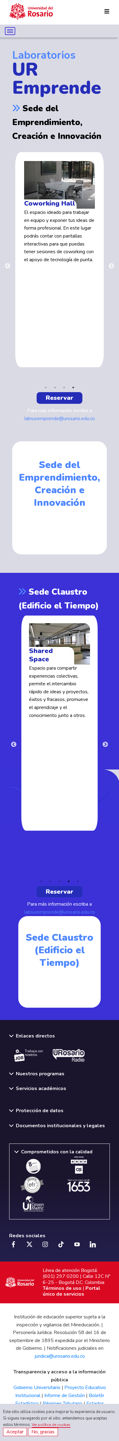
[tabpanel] (59, 259)
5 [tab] (78, 881)
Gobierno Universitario (36, 1387)
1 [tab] (46, 387)
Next (111, 266)
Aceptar (14, 1431)
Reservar (59, 398)
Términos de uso (62, 1288)
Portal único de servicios (71, 1291)
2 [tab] (55, 387)
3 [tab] (64, 387)
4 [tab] (73, 387)
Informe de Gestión (64, 1395)
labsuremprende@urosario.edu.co (59, 418)
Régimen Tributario (62, 1403)
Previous (8, 266)
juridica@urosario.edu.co (59, 1356)
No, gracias (43, 1431)
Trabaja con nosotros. (34, 1053)
